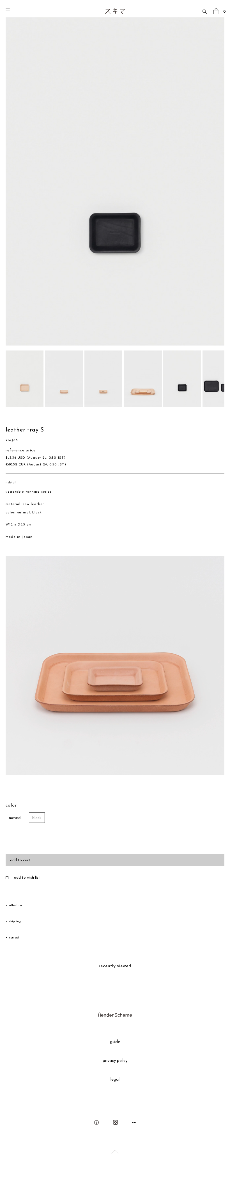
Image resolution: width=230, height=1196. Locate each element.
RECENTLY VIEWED (115, 966)
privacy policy (115, 1061)
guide (115, 1042)
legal (115, 1080)
